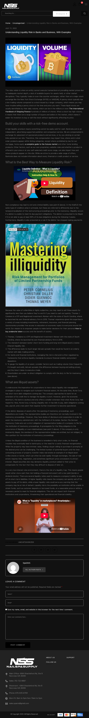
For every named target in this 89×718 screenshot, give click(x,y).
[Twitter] (41, 549)
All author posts (33, 569)
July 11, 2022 (11, 28)
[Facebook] (34, 549)
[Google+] (55, 549)
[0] (79, 4)
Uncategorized (26, 542)
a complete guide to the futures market (41, 144)
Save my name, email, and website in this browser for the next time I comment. (40, 610)
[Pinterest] (48, 549)
